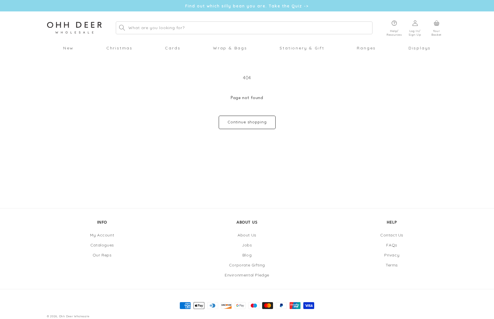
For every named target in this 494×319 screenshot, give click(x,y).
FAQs (391, 245)
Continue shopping (247, 122)
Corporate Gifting (247, 265)
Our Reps (102, 255)
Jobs (247, 245)
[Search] (122, 27)
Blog (247, 255)
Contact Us (391, 235)
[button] (394, 28)
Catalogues (102, 245)
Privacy (391, 255)
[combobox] (244, 27)
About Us (247, 235)
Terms (392, 265)
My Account (102, 235)
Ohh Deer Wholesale (74, 316)
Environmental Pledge (247, 275)
